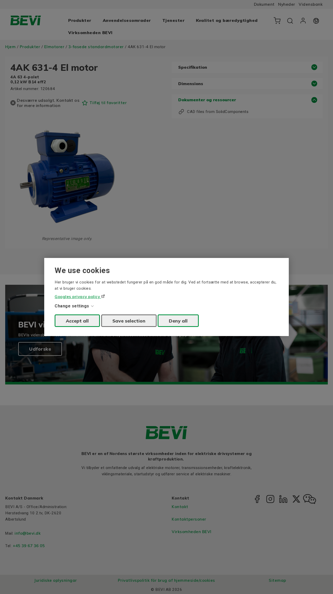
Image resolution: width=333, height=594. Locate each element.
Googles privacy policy (78, 296)
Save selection (128, 321)
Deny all (178, 321)
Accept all (77, 321)
